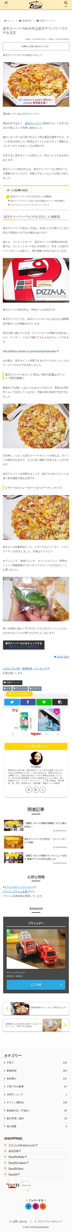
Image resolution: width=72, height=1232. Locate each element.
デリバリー (21, 688)
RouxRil (13, 1174)
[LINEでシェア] (44, 702)
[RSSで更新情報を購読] (42, 790)
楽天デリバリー (33, 123)
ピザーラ (36, 688)
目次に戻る (62, 656)
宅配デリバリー (14, 682)
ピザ (8, 688)
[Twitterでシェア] (12, 702)
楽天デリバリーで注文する (23, 646)
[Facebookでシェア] (28, 702)
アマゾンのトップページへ (19, 887)
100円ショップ (37, 1094)
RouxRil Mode (16, 1156)
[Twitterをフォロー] (29, 790)
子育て (37, 1062)
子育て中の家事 (37, 1086)
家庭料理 (37, 1070)
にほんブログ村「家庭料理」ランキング (25, 668)
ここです (36, 984)
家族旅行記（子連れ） (37, 1110)
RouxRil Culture (17, 1162)
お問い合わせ (19, 1221)
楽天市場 (13, 1150)
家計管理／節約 (37, 1118)
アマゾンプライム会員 (15, 891)
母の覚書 (37, 1126)
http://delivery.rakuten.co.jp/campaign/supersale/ (29, 351)
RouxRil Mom (16, 1168)
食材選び (37, 1078)
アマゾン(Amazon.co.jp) (22, 1145)
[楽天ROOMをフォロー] (36, 790)
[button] (60, 702)
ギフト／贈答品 (37, 1102)
